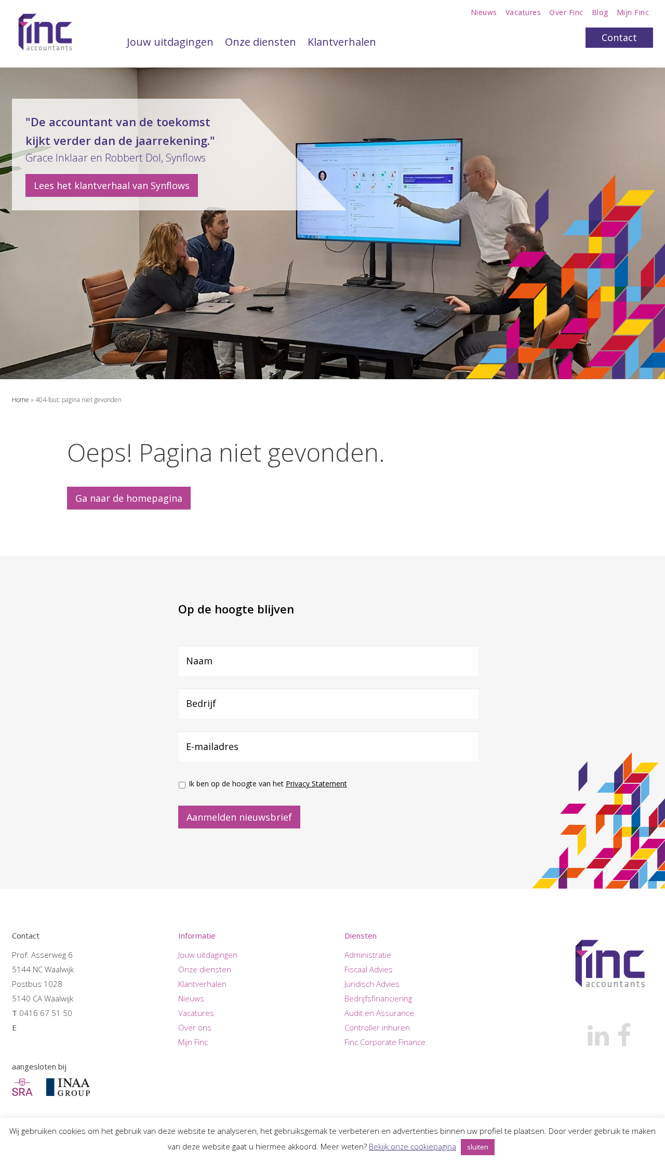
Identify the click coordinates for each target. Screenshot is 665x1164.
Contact (619, 37)
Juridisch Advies (372, 984)
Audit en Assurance (379, 1013)
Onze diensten (260, 42)
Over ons (194, 1027)
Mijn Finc (633, 12)
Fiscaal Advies (368, 969)
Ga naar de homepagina (128, 498)
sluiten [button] (477, 1147)
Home (20, 399)
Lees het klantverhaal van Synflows (112, 185)
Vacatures (523, 12)
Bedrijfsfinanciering (378, 998)
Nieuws (484, 12)
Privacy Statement (316, 783)
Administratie (367, 954)
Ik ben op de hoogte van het (268, 783)
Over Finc (566, 12)
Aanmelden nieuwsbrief (239, 817)
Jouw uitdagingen (170, 42)
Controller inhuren (377, 1027)
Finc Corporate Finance (384, 1042)
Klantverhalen (342, 42)
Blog (600, 12)
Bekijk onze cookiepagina (412, 1146)
